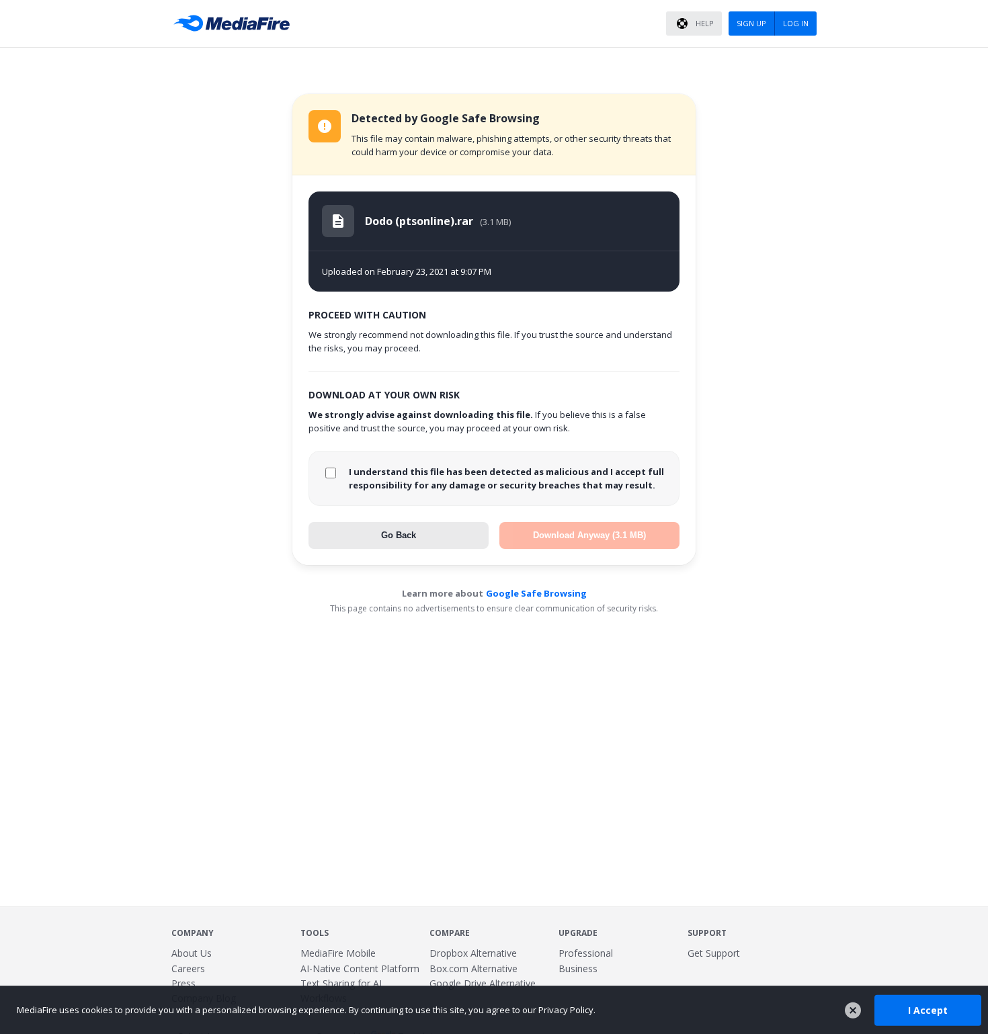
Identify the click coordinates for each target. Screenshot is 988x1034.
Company (192, 933)
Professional (586, 953)
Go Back (398, 535)
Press (183, 983)
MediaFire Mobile (338, 953)
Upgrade (578, 933)
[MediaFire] (235, 23)
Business (578, 968)
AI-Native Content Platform (359, 968)
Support (707, 933)
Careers (188, 968)
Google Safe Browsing (536, 593)
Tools (314, 933)
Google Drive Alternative (482, 983)
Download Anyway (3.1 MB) (589, 535)
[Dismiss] (853, 1010)
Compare (449, 933)
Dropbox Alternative (473, 953)
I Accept (928, 1009)
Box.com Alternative (473, 968)
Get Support (714, 953)
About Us (191, 953)
